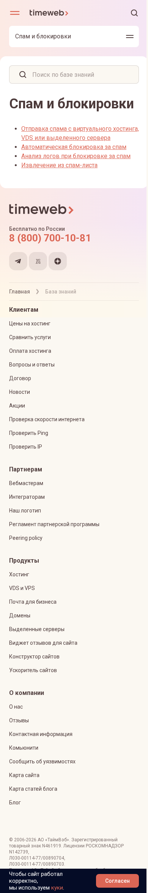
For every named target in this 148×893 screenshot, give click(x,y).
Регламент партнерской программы (54, 524)
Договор (20, 378)
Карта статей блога (33, 789)
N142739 (18, 852)
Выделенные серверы (37, 629)
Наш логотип (25, 511)
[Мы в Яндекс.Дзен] (58, 261)
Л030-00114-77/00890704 (36, 858)
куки (57, 887)
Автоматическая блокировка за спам (73, 147)
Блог (15, 802)
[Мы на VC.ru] (38, 261)
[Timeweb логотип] (52, 12)
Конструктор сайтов (34, 656)
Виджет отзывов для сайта (43, 643)
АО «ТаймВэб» (53, 839)
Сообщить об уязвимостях (42, 761)
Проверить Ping (28, 433)
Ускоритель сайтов (33, 670)
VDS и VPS (22, 588)
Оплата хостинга (30, 351)
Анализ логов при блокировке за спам (76, 156)
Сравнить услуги (30, 337)
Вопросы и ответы (32, 365)
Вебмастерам (26, 483)
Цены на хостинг (29, 323)
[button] (134, 12)
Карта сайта (24, 775)
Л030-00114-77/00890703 (36, 864)
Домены (19, 615)
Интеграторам (27, 497)
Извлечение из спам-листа (59, 165)
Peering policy (26, 538)
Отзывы (19, 720)
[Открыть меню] (14, 13)
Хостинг (19, 574)
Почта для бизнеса (33, 602)
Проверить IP (25, 447)
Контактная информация (40, 734)
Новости (19, 392)
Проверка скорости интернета (47, 419)
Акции (17, 406)
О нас (16, 707)
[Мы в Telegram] (18, 261)
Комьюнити (23, 748)
